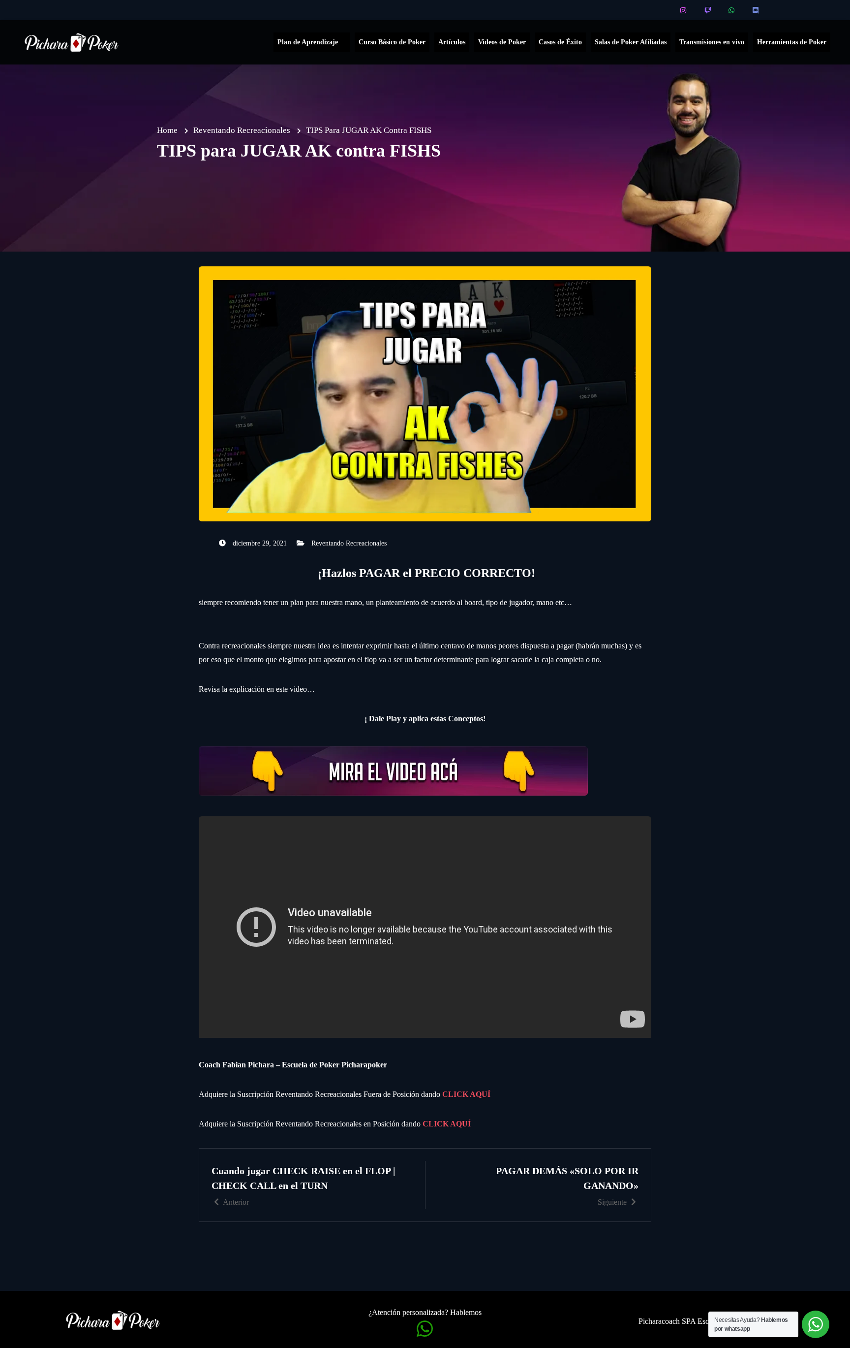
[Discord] (756, 10)
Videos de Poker (502, 42)
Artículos (451, 42)
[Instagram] (684, 10)
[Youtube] (659, 10)
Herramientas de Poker (791, 42)
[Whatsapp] (732, 10)
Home (167, 130)
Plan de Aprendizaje (307, 42)
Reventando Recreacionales (349, 543)
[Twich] (708, 10)
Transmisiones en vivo (711, 42)
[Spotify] (780, 10)
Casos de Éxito (560, 42)
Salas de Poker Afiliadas (631, 42)
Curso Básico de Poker (392, 42)
